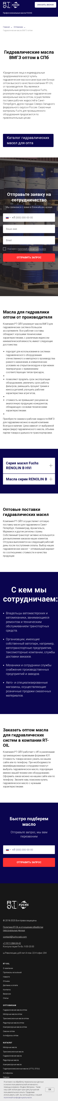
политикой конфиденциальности (32, 785)
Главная (6, 27)
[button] (45, 5)
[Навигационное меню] (55, 13)
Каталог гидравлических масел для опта (28, 140)
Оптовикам (18, 27)
